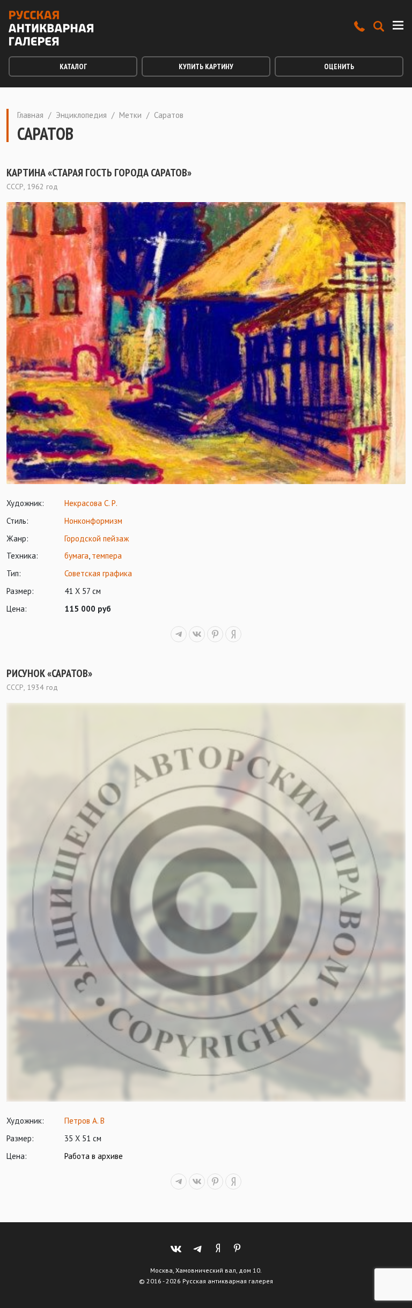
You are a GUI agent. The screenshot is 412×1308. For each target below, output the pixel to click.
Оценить (339, 66)
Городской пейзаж (96, 538)
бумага (76, 556)
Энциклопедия (81, 115)
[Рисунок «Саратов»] (206, 902)
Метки (130, 115)
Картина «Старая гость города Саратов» (99, 173)
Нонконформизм (93, 521)
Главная (30, 115)
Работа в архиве (93, 1156)
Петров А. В (84, 1121)
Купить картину (206, 66)
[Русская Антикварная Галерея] (51, 28)
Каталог (73, 66)
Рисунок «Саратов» (49, 673)
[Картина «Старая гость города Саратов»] (206, 343)
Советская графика (98, 573)
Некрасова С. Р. (90, 503)
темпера (107, 556)
